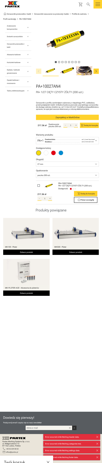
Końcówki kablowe (13, 62)
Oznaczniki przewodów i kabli (15, 45)
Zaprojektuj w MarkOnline (67, 117)
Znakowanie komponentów (12, 27)
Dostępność (63, 189)
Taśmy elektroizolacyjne (15, 91)
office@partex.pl (12, 452)
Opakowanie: (53, 124)
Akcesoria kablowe (14, 55)
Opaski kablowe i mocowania (13, 81)
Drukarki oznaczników (15, 36)
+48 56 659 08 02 (12, 449)
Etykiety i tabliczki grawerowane (13, 71)
